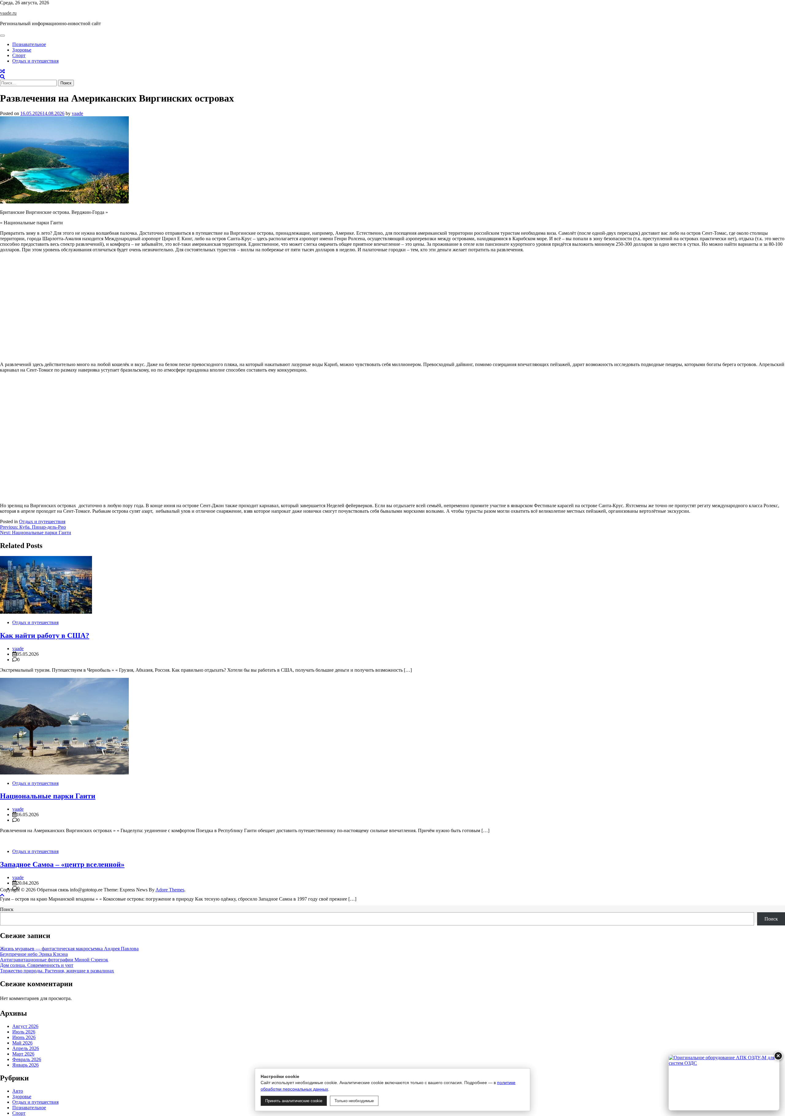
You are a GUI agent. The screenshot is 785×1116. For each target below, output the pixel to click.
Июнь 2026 (24, 1037)
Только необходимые (354, 1101)
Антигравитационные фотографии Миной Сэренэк (54, 959)
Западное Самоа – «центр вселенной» (62, 864)
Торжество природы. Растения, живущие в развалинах (57, 970)
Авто (17, 1091)
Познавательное (29, 44)
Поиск (6, 909)
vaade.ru (8, 13)
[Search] (2, 76)
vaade (77, 113)
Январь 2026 (25, 1065)
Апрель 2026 (25, 1048)
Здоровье (21, 49)
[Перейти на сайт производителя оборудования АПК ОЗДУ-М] (724, 1082)
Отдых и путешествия (35, 61)
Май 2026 (22, 1042)
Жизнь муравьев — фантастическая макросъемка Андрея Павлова (69, 948)
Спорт (18, 55)
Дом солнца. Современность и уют (36, 965)
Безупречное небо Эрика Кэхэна (34, 954)
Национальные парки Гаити (47, 796)
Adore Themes (169, 889)
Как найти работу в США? (44, 635)
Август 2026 (25, 1026)
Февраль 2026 (26, 1059)
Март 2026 (23, 1053)
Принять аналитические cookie (293, 1101)
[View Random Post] (2, 71)
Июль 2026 (23, 1031)
